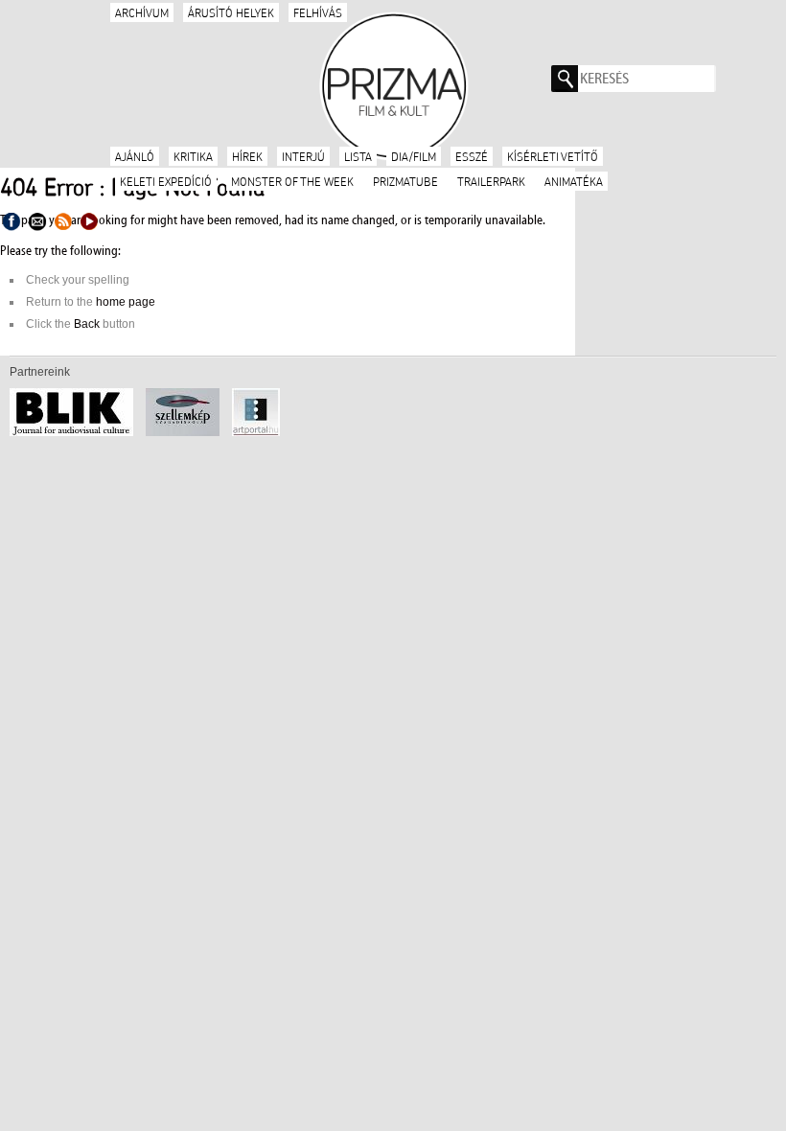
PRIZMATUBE (405, 181)
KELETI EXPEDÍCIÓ (166, 181)
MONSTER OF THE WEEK (292, 181)
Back (87, 324)
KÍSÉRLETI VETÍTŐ (552, 156)
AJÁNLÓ (134, 156)
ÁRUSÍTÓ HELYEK (231, 12)
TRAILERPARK (491, 181)
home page (125, 302)
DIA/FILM (413, 156)
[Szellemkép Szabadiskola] (187, 432)
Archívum (142, 12)
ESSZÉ (471, 156)
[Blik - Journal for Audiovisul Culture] (76, 432)
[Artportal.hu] (260, 432)
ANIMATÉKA (573, 181)
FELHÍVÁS (317, 12)
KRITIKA (193, 156)
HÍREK (247, 156)
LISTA (358, 156)
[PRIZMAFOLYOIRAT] (393, 84)
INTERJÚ (303, 156)
